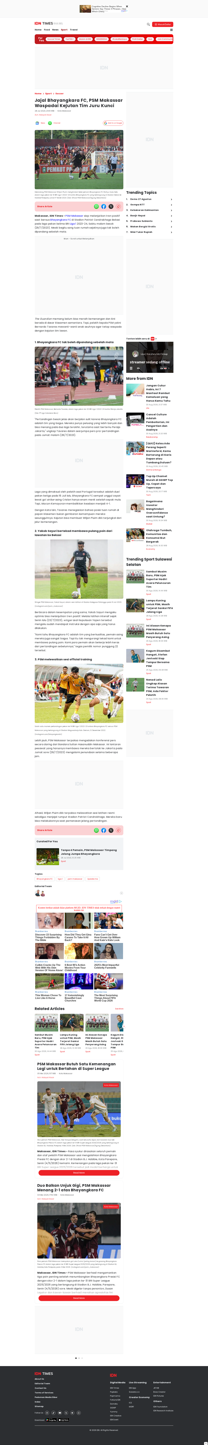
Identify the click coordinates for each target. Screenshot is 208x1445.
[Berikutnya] (124, 1026)
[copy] (118, 206)
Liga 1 (73, 223)
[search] (148, 24)
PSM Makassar (74, 216)
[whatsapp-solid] (96, 206)
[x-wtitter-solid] (111, 206)
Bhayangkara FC (60, 220)
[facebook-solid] (103, 206)
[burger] (171, 30)
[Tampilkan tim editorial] (121, 893)
